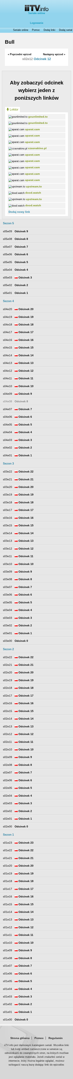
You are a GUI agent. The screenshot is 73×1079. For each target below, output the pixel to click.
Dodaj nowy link (19, 211)
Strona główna (20, 1038)
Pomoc (36, 30)
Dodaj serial (65, 30)
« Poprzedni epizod (19, 54)
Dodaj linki (49, 30)
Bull (9, 42)
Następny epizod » (54, 54)
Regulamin (55, 1038)
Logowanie (36, 22)
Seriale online (36, 13)
